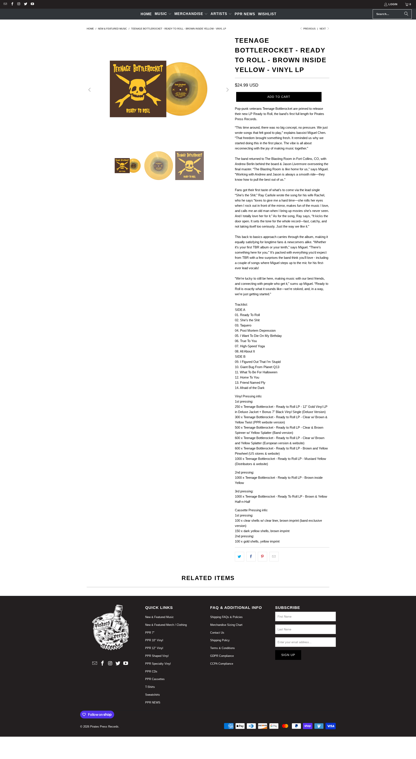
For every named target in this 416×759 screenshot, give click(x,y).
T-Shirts (150, 687)
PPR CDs (151, 671)
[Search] (406, 14)
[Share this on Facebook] (251, 556)
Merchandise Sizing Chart (226, 624)
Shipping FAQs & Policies (226, 617)
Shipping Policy (220, 640)
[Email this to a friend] (274, 556)
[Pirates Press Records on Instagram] (19, 4)
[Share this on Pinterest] (262, 556)
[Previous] (89, 90)
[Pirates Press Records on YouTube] (32, 4)
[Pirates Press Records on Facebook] (12, 4)
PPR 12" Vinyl (154, 648)
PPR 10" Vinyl (154, 640)
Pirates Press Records (104, 726)
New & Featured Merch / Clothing (166, 624)
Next (323, 28)
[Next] (227, 90)
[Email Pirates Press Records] (5, 4)
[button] (163, 14)
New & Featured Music (159, 617)
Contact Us (217, 632)
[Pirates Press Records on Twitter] (25, 4)
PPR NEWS (152, 702)
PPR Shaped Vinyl (157, 655)
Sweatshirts (152, 694)
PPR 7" (149, 632)
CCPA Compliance (221, 663)
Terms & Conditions (222, 648)
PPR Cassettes (155, 679)
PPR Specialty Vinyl (158, 663)
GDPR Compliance (222, 655)
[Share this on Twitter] (239, 556)
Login (393, 4)
